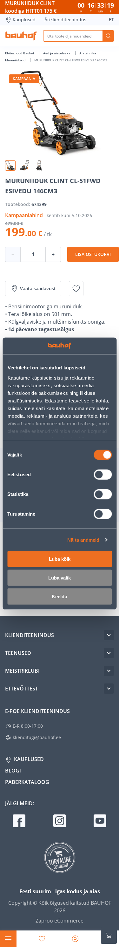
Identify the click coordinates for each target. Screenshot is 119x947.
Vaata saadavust (38, 288)
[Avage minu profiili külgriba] (75, 938)
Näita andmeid (83, 539)
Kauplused (24, 20)
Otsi (108, 36)
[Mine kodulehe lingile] (21, 36)
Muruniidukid (15, 60)
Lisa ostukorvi (93, 254)
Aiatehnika (88, 53)
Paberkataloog (27, 782)
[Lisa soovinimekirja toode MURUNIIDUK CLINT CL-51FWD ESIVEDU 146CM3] (76, 288)
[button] (10, 165)
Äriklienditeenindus (65, 20)
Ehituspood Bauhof (20, 53)
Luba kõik (59, 559)
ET (111, 20)
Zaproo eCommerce (59, 920)
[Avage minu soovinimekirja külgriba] (42, 938)
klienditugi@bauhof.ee (37, 737)
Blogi (13, 770)
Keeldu (59, 596)
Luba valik (59, 577)
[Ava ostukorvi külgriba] (109, 935)
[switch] (103, 475)
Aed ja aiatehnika (57, 53)
